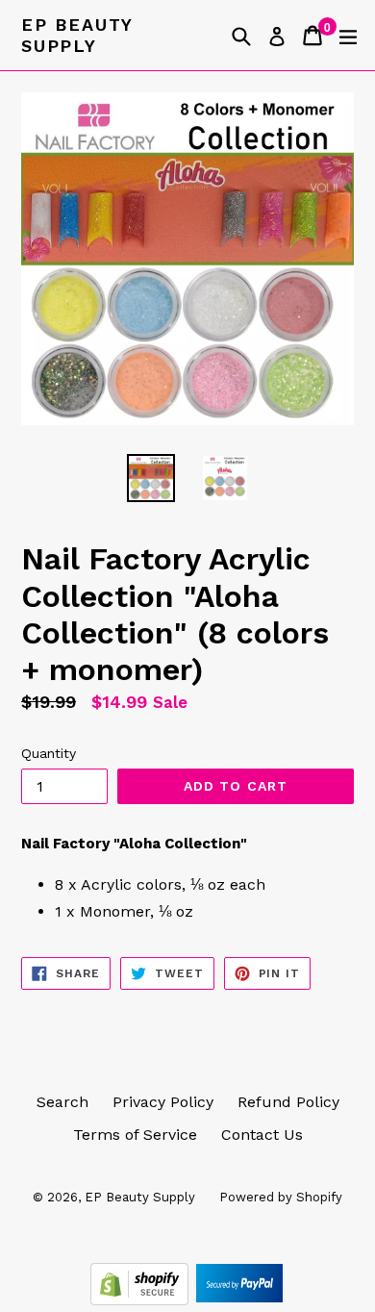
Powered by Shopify (280, 1197)
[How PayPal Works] (239, 1300)
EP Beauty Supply (77, 35)
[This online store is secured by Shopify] (141, 1300)
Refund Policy (288, 1102)
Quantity (48, 753)
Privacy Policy (162, 1102)
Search (62, 1102)
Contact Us (262, 1134)
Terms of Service (135, 1134)
